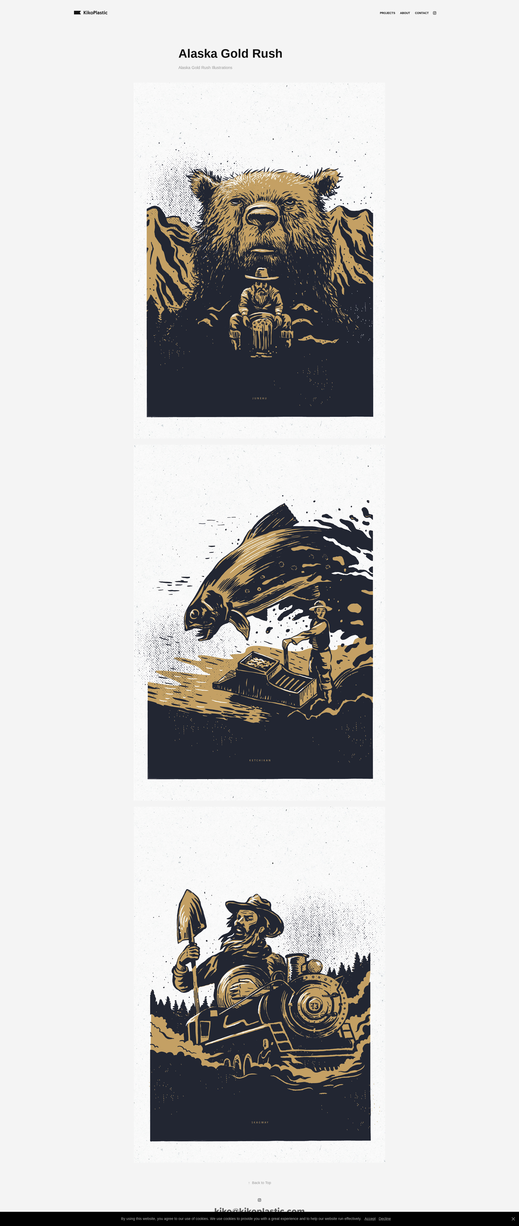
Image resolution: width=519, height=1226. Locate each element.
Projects (387, 13)
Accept (370, 1219)
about (405, 13)
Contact (422, 13)
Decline (385, 1219)
